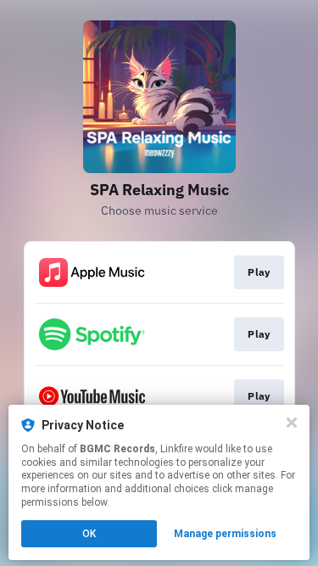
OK (89, 534)
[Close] (291, 422)
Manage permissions (225, 534)
